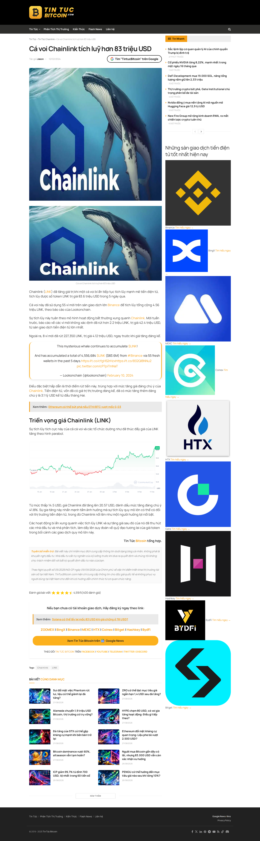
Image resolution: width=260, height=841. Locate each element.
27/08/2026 (58, 702)
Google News (219, 816)
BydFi (146, 629)
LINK (48, 291)
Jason (40, 59)
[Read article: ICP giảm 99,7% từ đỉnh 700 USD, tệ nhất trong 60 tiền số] (39, 777)
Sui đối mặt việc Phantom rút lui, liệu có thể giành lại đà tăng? (71, 694)
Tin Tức (33, 29)
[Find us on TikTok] (222, 832)
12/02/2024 (55, 59)
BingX (60, 629)
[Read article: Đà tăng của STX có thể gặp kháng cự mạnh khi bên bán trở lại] (39, 737)
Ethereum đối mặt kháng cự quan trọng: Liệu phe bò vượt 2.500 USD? (140, 734)
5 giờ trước (175, 110)
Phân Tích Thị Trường (56, 29)
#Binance (135, 355)
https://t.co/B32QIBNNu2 (133, 361)
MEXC (86, 629)
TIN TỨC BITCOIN (64, 651)
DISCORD (141, 651)
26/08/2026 (127, 763)
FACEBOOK (88, 651)
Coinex (107, 629)
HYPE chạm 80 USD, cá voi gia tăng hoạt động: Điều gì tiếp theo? (141, 714)
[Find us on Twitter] (196, 832)
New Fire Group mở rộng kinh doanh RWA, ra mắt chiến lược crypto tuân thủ (198, 117)
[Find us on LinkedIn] (201, 832)
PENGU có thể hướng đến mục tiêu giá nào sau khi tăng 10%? (141, 773)
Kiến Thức (79, 29)
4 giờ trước (175, 96)
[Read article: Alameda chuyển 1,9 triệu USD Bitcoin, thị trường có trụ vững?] (39, 716)
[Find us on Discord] (227, 832)
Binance (114, 305)
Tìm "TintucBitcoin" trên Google (136, 59)
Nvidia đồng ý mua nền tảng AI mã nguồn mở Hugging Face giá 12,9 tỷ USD (195, 104)
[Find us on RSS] (218, 832)
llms (229, 816)
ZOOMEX (47, 629)
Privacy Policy (224, 820)
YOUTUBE (102, 651)
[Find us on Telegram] (209, 832)
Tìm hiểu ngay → (184, 227)
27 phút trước (176, 56)
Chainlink (138, 318)
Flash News (95, 29)
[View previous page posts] (195, 131)
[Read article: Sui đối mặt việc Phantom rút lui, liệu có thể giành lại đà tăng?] (39, 696)
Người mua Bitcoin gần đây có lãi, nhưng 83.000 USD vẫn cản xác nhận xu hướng (141, 755)
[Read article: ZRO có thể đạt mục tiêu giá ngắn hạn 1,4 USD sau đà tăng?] (108, 696)
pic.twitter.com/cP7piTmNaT (97, 366)
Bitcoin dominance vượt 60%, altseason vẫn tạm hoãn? (71, 753)
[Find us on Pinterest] (205, 832)
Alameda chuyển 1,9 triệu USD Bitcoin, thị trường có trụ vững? (73, 712)
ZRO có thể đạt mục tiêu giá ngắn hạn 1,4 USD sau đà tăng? (141, 692)
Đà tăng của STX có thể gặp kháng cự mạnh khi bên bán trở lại (72, 734)
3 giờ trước (175, 83)
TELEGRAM (115, 651)
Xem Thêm (95, 795)
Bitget (120, 629)
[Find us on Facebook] (192, 832)
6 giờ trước (175, 123)
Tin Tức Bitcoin (50, 831)
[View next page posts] (201, 131)
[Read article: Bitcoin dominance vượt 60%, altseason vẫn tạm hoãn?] (39, 757)
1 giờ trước (174, 70)
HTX (96, 629)
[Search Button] (229, 29)
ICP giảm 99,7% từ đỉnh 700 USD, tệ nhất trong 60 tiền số (71, 773)
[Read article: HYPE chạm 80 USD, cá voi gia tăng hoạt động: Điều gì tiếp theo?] (108, 716)
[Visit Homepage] (51, 12)
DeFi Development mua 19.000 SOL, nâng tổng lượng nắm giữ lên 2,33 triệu (197, 77)
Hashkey (133, 629)
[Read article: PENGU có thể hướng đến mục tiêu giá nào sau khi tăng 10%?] (108, 777)
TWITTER (129, 651)
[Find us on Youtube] (214, 832)
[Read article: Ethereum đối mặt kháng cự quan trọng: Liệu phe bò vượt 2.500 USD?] (108, 737)
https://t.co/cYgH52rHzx (98, 361)
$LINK (132, 346)
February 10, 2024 (120, 375)
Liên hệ (110, 29)
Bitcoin (141, 541)
